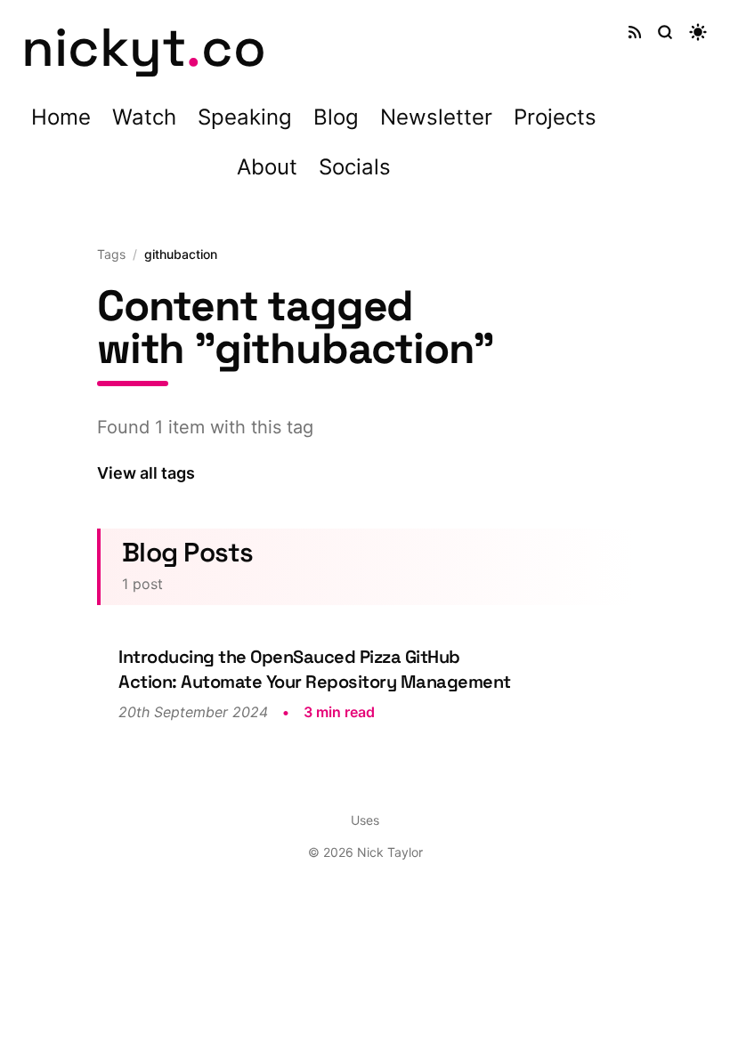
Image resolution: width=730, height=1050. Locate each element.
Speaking (245, 117)
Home (61, 117)
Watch (144, 117)
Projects (555, 117)
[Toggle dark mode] (698, 32)
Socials (355, 167)
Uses (365, 820)
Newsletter (436, 117)
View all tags (146, 473)
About (267, 167)
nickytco (143, 47)
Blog (336, 117)
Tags (111, 254)
